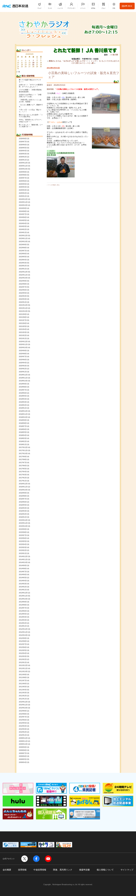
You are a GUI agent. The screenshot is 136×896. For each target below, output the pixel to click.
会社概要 (7, 870)
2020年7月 (23, 356)
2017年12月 (23, 447)
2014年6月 (23, 574)
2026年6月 (23, 145)
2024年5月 (23, 220)
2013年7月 (23, 608)
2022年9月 (23, 281)
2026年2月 (23, 157)
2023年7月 (23, 251)
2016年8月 (23, 496)
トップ (93, 61)
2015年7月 (23, 535)
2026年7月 (23, 142)
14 (33, 63)
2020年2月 (23, 369)
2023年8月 (23, 248)
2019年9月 (23, 384)
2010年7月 (23, 717)
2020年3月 (23, 366)
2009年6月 (23, 756)
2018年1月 (23, 444)
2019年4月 (23, 399)
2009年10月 (23, 744)
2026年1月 (23, 160)
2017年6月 (23, 466)
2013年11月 (23, 596)
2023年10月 (23, 241)
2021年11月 (23, 308)
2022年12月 (23, 272)
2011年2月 (23, 696)
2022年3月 (23, 299)
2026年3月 (23, 154)
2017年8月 (23, 459)
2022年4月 (23, 296)
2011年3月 (23, 693)
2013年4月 (23, 617)
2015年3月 (23, 547)
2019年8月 (23, 387)
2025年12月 (23, 163)
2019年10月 (23, 381)
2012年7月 (23, 644)
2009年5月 (23, 759)
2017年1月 (23, 481)
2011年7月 (23, 680)
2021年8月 (23, 317)
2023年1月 (23, 269)
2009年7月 (23, 753)
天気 (113, 8)
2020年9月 (23, 351)
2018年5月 (23, 432)
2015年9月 (23, 529)
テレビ (39, 8)
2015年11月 (23, 523)
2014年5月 (23, 578)
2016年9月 (23, 493)
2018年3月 (23, 438)
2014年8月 (23, 568)
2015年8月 (23, 532)
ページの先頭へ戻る (54, 185)
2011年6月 (23, 684)
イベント (83, 8)
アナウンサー (71, 8)
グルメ (103, 8)
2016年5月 (23, 505)
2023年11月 (23, 238)
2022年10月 (23, 278)
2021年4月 (23, 329)
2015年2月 (23, 550)
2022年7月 (23, 287)
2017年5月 (23, 469)
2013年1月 (23, 626)
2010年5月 (23, 723)
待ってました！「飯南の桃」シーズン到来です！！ (31, 126)
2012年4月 (23, 653)
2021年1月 (23, 338)
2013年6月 (23, 611)
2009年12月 (23, 738)
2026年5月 (23, 148)
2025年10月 (23, 169)
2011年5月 (23, 687)
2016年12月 (23, 484)
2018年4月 (23, 435)
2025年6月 (23, 181)
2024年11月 (23, 202)
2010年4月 (23, 726)
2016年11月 (23, 487)
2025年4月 (23, 187)
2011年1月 (23, 699)
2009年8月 (23, 750)
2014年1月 (23, 590)
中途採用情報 (39, 870)
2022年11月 (23, 275)
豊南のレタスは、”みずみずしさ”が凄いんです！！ (69, 61)
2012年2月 (23, 659)
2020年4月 (23, 363)
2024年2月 (23, 229)
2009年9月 (23, 747)
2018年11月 (23, 414)
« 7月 (18, 72)
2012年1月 (23, 662)
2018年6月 (23, 429)
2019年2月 (23, 405)
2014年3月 (23, 584)
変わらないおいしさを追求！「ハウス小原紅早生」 (31, 116)
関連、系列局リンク (62, 870)
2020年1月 (23, 372)
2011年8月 (23, 677)
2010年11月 (23, 705)
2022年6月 (23, 290)
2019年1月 (23, 408)
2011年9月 (23, 674)
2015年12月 (23, 520)
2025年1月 (23, 196)
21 (33, 65)
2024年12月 (23, 199)
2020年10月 (23, 347)
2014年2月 (23, 587)
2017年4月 (23, 472)
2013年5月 (23, 614)
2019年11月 (23, 378)
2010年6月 (23, 720)
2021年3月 (23, 332)
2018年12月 (23, 411)
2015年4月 (23, 544)
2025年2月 (23, 193)
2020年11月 (23, 344)
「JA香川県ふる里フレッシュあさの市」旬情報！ (30, 101)
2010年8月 (23, 714)
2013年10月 (23, 599)
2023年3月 (23, 263)
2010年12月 (23, 702)
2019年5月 (23, 396)
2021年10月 (23, 311)
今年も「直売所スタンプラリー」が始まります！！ (31, 121)
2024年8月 (23, 211)
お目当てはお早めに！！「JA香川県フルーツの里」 (30, 96)
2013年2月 (23, 623)
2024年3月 (23, 226)
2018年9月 (23, 420)
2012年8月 (23, 641)
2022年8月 (23, 284)
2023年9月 (23, 245)
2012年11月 (23, 632)
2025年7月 (23, 178)
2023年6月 (23, 254)
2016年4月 (23, 508)
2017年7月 (23, 462)
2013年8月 (23, 605)
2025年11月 (23, 166)
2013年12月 (23, 593)
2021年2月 (23, 335)
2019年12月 (23, 375)
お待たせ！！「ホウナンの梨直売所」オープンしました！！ (31, 86)
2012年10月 (23, 635)
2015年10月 (23, 526)
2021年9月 (23, 314)
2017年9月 (23, 457)
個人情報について (105, 870)
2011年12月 (23, 665)
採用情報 (22, 870)
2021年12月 (23, 305)
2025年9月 (23, 172)
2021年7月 (23, 320)
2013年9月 (23, 602)
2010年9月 (23, 711)
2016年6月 (23, 502)
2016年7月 (23, 499)
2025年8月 (23, 175)
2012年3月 (23, 656)
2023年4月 (23, 260)
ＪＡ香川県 (113, 55)
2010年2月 (23, 732)
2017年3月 (23, 475)
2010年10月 (23, 708)
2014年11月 (23, 559)
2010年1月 (23, 735)
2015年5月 (23, 541)
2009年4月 (23, 762)
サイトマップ (127, 870)
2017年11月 (23, 450)
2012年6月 (23, 647)
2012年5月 (23, 650)
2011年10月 (23, 671)
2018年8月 (23, 423)
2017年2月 (23, 478)
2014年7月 (23, 572)
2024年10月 (23, 205)
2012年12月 (23, 629)
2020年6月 (23, 360)
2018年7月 (23, 426)
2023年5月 (23, 257)
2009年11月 (23, 741)
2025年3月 (23, 190)
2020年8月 (23, 354)
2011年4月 (23, 690)
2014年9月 (23, 565)
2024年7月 (23, 214)
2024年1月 (23, 232)
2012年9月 (23, 638)
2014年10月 (23, 562)
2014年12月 (23, 556)
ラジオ (50, 8)
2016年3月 (23, 511)
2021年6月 (23, 323)
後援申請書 (84, 870)
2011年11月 (23, 668)
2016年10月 (23, 490)
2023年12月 (23, 235)
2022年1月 (23, 302)
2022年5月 (23, 293)
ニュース (60, 8)
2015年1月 (23, 553)
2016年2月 (23, 514)
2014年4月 (23, 581)
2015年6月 (23, 538)
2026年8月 (23, 139)
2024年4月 (23, 223)
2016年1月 (23, 517)
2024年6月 (23, 217)
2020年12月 (23, 341)
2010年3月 (23, 729)
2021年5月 (23, 326)
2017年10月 (23, 453)
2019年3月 (23, 402)
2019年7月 (23, 390)
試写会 (93, 8)
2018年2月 (23, 441)
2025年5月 (23, 184)
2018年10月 (23, 417)
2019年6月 (23, 393)
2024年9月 (23, 208)
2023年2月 (23, 266)
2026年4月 (23, 151)
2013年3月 (23, 620)
